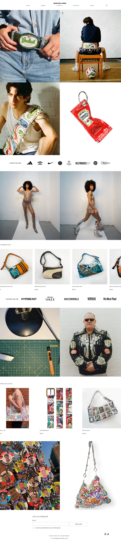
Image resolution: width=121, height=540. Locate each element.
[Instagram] (105, 534)
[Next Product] (120, 266)
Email (34, 520)
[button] (107, 5)
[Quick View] (52, 266)
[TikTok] (108, 534)
